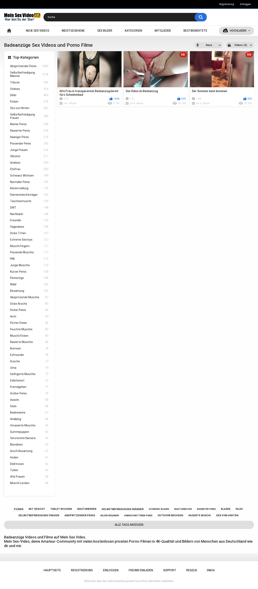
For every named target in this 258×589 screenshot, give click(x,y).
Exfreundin (29, 354)
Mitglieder (163, 30)
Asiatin (29, 399)
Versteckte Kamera (29, 438)
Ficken (29, 101)
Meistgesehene (73, 30)
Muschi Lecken (29, 483)
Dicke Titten (29, 233)
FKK (29, 258)
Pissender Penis (29, 143)
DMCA (211, 570)
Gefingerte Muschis (29, 374)
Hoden (29, 457)
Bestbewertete (195, 30)
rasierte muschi (199, 515)
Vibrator (29, 156)
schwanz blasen (159, 509)
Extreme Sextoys (29, 239)
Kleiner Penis (29, 124)
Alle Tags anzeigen (129, 524)
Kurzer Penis (29, 271)
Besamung (29, 290)
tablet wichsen (61, 509)
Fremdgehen (29, 387)
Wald (29, 284)
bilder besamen (109, 515)
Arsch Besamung (29, 451)
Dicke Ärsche (29, 303)
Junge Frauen (29, 150)
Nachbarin (29, 214)
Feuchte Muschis (29, 329)
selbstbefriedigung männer (123, 509)
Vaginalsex (29, 226)
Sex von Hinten (29, 108)
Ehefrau (29, 169)
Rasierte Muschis (29, 342)
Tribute (29, 82)
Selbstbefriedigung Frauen (29, 116)
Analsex (29, 162)
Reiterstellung (29, 188)
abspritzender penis (79, 515)
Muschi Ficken (29, 335)
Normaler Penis (29, 182)
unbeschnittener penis (138, 515)
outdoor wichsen (170, 515)
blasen (225, 509)
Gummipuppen (29, 431)
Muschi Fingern (29, 246)
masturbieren (86, 509)
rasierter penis (206, 509)
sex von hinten (227, 515)
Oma (29, 367)
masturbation (183, 509)
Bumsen (29, 348)
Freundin (29, 220)
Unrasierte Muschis (29, 425)
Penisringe (29, 277)
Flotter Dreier (29, 322)
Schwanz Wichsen (29, 175)
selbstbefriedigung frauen (38, 515)
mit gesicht (37, 509)
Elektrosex (29, 463)
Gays (29, 406)
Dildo (29, 95)
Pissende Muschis (29, 252)
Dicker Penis (29, 310)
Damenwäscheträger (29, 194)
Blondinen (29, 444)
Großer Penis (29, 393)
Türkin (29, 470)
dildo (239, 509)
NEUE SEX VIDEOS (37, 30)
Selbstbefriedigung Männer (29, 74)
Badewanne (29, 412)
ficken (18, 509)
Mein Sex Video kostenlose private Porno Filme (122, 581)
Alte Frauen (29, 476)
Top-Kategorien (26, 57)
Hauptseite (9, 31)
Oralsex (29, 88)
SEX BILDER (104, 30)
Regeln (191, 570)
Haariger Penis (29, 137)
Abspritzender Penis (29, 66)
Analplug (29, 419)
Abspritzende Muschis (29, 297)
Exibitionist (29, 380)
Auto (29, 316)
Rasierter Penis (29, 130)
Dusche (29, 361)
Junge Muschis (29, 265)
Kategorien (133, 30)
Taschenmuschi (29, 201)
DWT (29, 207)
